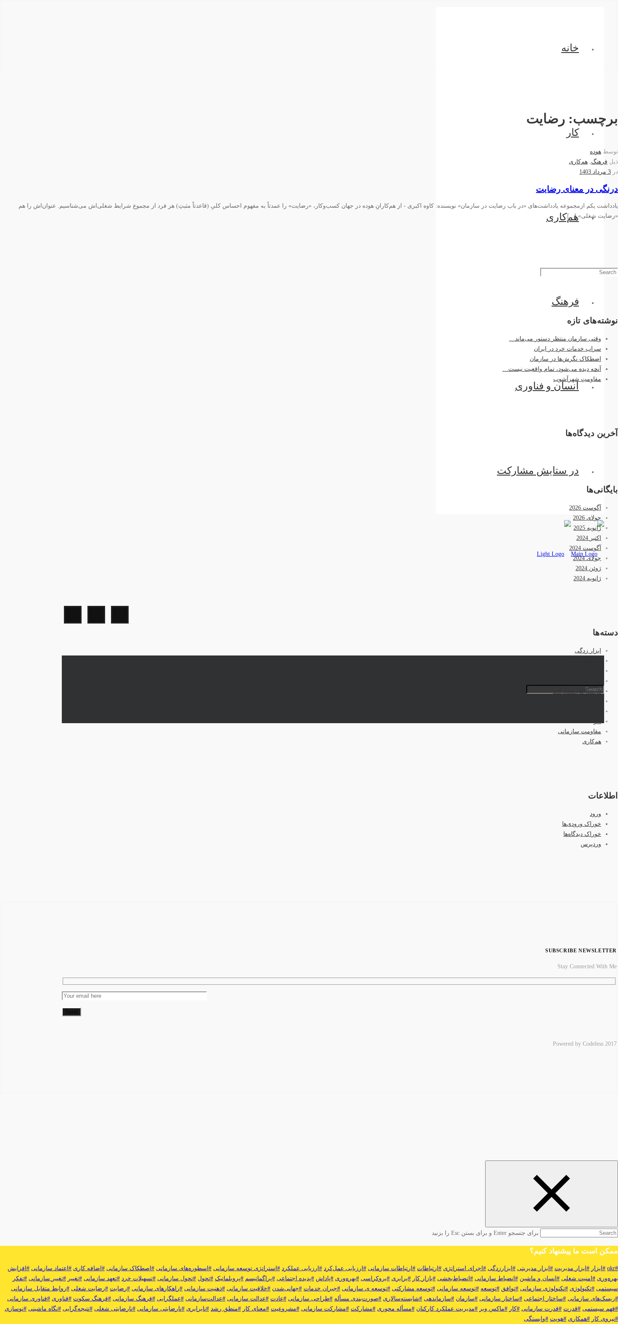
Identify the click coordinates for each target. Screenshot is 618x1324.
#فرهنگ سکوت (92, 1298)
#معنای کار (256, 1309)
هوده (595, 151)
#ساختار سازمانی (500, 1298)
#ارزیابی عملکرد (302, 1268)
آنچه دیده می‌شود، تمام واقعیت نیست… (551, 369)
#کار (514, 1309)
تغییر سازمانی (584, 681)
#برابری (401, 1278)
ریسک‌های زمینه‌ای (578, 701)
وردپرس (591, 844)
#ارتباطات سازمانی (391, 1268)
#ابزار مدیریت (572, 1268)
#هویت (558, 1319)
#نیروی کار (605, 1319)
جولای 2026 (587, 518)
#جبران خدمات (322, 1288)
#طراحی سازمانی (310, 1298)
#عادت (278, 1298)
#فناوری (61, 1298)
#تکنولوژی (582, 1288)
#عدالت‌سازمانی (205, 1298)
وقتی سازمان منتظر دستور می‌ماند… (555, 339)
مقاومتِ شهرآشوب (577, 379)
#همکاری (579, 1319)
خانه (570, 47)
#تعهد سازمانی (102, 1278)
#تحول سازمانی (176, 1278)
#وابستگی (536, 1319)
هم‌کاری (562, 216)
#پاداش (324, 1278)
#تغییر (75, 1278)
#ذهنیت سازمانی (204, 1288)
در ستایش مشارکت (538, 470)
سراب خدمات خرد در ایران (567, 349)
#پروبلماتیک (229, 1278)
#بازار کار (424, 1278)
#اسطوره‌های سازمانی (183, 1268)
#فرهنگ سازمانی (134, 1298)
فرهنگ (565, 301)
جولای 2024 (587, 558)
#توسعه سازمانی (458, 1288)
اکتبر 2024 (588, 538)
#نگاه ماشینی (44, 1309)
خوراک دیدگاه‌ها (582, 834)
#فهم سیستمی (600, 1309)
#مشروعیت (285, 1309)
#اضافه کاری (89, 1268)
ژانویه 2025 (587, 528)
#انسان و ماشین (540, 1278)
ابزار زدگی (588, 650)
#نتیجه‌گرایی (77, 1309)
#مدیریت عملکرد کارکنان (447, 1309)
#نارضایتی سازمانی (161, 1309)
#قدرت (572, 1309)
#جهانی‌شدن (287, 1288)
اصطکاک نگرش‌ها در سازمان (565, 359)
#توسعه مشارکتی (413, 1288)
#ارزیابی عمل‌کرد (345, 1268)
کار (572, 132)
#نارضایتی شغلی (114, 1309)
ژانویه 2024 (587, 578)
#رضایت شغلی (89, 1288)
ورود (595, 814)
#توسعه (490, 1288)
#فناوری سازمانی (28, 1298)
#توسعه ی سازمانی (366, 1288)
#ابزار (598, 1268)
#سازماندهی (439, 1298)
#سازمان (467, 1298)
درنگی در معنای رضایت (577, 188)
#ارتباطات (429, 1268)
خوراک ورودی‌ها (581, 824)
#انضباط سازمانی (496, 1278)
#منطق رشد (226, 1309)
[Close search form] (551, 1193)
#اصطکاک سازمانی (130, 1268)
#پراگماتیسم (260, 1278)
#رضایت (120, 1288)
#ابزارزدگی (501, 1268)
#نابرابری (197, 1309)
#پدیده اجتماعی (295, 1278)
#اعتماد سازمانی (51, 1268)
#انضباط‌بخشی (455, 1278)
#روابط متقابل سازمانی (40, 1288)
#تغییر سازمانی (47, 1278)
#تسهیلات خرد (138, 1278)
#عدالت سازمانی (248, 1298)
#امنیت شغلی (578, 1278)
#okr (612, 1268)
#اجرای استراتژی (464, 1268)
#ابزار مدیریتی (535, 1268)
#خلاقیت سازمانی (248, 1288)
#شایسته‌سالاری (402, 1298)
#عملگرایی (170, 1298)
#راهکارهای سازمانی (157, 1288)
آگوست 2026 (585, 508)
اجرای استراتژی (581, 661)
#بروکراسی (375, 1278)
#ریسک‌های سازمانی (593, 1298)
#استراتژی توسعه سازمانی (246, 1268)
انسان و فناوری (547, 386)
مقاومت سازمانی (579, 731)
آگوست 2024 (585, 548)
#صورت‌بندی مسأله (357, 1298)
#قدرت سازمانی (541, 1309)
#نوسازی (15, 1309)
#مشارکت (363, 1309)
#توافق (509, 1288)
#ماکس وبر (493, 1309)
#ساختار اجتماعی (545, 1298)
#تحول (205, 1278)
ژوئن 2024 (588, 568)
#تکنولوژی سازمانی (544, 1288)
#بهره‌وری (347, 1278)
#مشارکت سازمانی (325, 1309)
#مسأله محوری (396, 1309)
